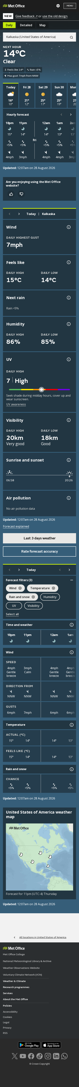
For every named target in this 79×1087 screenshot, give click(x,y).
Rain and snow (18, 597)
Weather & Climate (14, 981)
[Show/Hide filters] (71, 580)
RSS (5, 1033)
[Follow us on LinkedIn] (56, 1056)
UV (14, 606)
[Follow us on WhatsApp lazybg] (64, 1056)
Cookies (7, 1017)
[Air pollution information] (68, 498)
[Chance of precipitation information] (68, 297)
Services (8, 993)
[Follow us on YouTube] (23, 1056)
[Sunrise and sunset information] (68, 460)
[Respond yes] (11, 194)
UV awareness (16, 404)
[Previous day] (9, 214)
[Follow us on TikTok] (39, 1056)
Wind (11, 588)
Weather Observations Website (21, 968)
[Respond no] (21, 194)
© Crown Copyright (39, 1063)
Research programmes (16, 987)
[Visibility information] (68, 420)
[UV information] (68, 359)
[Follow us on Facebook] (31, 1056)
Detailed (26, 25)
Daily (9, 25)
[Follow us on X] (14, 1056)
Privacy (7, 1027)
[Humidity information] (68, 324)
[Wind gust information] (68, 227)
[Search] (70, 37)
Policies (7, 1005)
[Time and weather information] (71, 624)
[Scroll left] (61, 114)
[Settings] (58, 6)
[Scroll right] (71, 114)
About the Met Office (15, 999)
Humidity (50, 597)
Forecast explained (16, 526)
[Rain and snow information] (71, 769)
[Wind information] (71, 652)
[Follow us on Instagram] (48, 1056)
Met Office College (14, 954)
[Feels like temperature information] (68, 262)
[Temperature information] (71, 724)
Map (43, 25)
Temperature (38, 588)
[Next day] (19, 214)
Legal (6, 1022)
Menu (70, 5)
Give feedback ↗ (26, 16)
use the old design (54, 16)
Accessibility (10, 1011)
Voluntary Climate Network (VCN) (22, 974)
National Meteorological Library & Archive (27, 961)
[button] (39, 852)
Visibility (34, 606)
